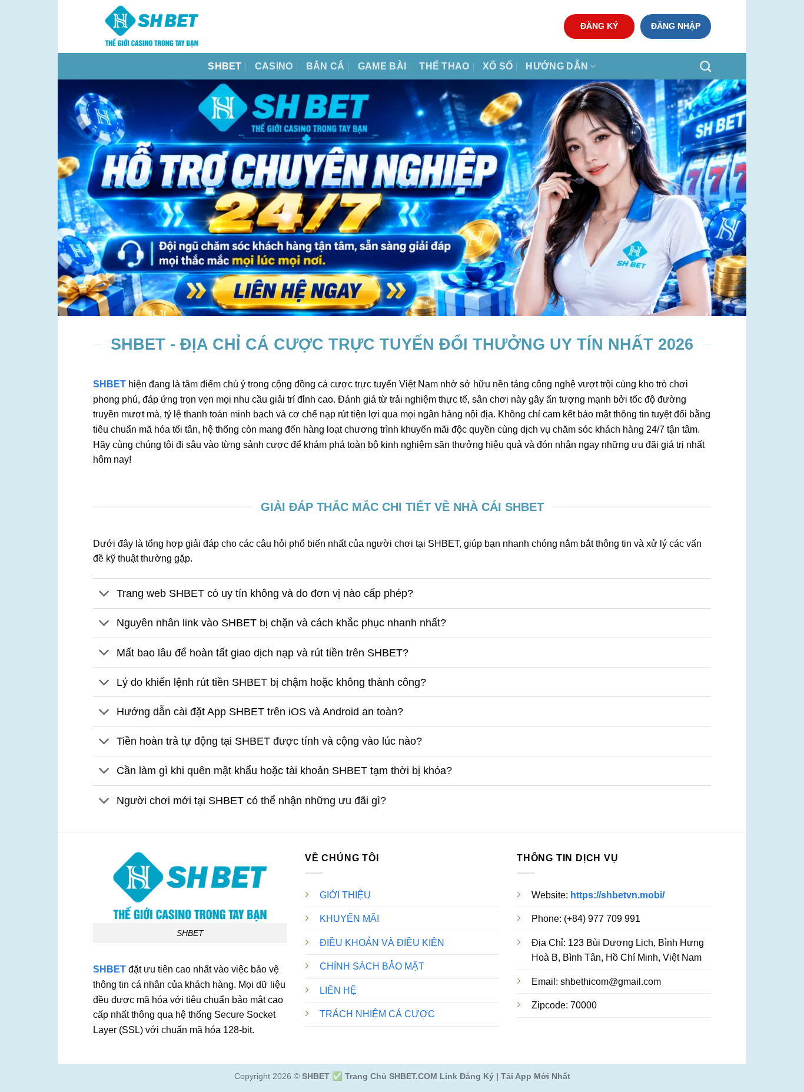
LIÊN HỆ (338, 990)
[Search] (705, 66)
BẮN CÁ (325, 66)
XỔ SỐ (498, 66)
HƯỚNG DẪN (557, 66)
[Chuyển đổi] (104, 595)
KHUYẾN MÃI (349, 919)
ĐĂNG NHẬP (675, 26)
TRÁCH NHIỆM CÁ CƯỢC (377, 1014)
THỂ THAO (444, 66)
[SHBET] (152, 26)
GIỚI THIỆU (345, 895)
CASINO (274, 66)
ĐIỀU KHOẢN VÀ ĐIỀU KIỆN (382, 943)
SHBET (225, 66)
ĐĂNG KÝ (599, 26)
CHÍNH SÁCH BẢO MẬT (372, 966)
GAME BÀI (382, 66)
